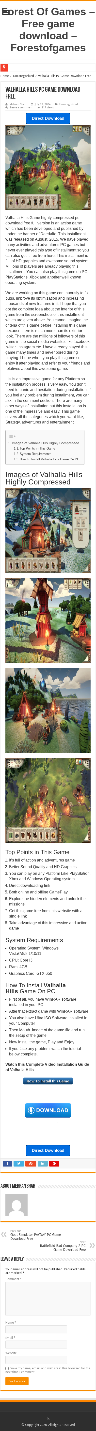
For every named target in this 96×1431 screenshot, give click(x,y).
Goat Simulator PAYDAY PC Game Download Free (35, 1235)
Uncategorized (23, 76)
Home (4, 76)
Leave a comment (21, 107)
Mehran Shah (18, 104)
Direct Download (48, 118)
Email (10, 1338)
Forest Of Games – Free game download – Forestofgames (48, 30)
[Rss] (48, 1419)
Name (10, 1322)
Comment (13, 1279)
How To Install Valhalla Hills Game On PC (49, 459)
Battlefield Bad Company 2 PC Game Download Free (63, 1246)
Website (11, 1353)
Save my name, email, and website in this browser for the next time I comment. (47, 1370)
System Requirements (35, 454)
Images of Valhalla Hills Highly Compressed (45, 443)
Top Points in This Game (37, 448)
